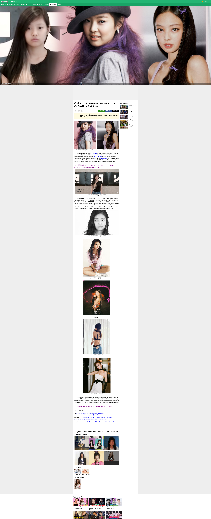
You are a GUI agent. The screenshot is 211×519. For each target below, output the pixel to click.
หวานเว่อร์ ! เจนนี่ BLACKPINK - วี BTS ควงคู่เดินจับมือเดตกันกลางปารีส (90, 413)
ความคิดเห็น (102, 110)
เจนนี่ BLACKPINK (98, 156)
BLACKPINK (94, 153)
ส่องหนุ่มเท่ (47, 4)
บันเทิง (40, 4)
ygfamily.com (94, 419)
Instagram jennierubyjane (86, 417)
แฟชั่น (23, 4)
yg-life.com (114, 421)
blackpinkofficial (96, 417)
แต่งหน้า (17, 4)
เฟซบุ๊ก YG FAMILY (86, 419)
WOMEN (14, 1)
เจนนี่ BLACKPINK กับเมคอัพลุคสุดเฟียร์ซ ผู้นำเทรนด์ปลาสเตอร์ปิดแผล (90, 415)
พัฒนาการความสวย (104, 158)
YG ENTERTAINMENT (106, 421)
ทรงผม (34, 4)
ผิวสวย (29, 4)
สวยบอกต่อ (11, 4)
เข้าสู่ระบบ (206, 1)
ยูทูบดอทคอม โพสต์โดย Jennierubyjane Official (92, 421)
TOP (208, 517)
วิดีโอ (60, 4)
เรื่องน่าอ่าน (54, 4)
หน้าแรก (4, 4)
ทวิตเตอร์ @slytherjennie (102, 419)
